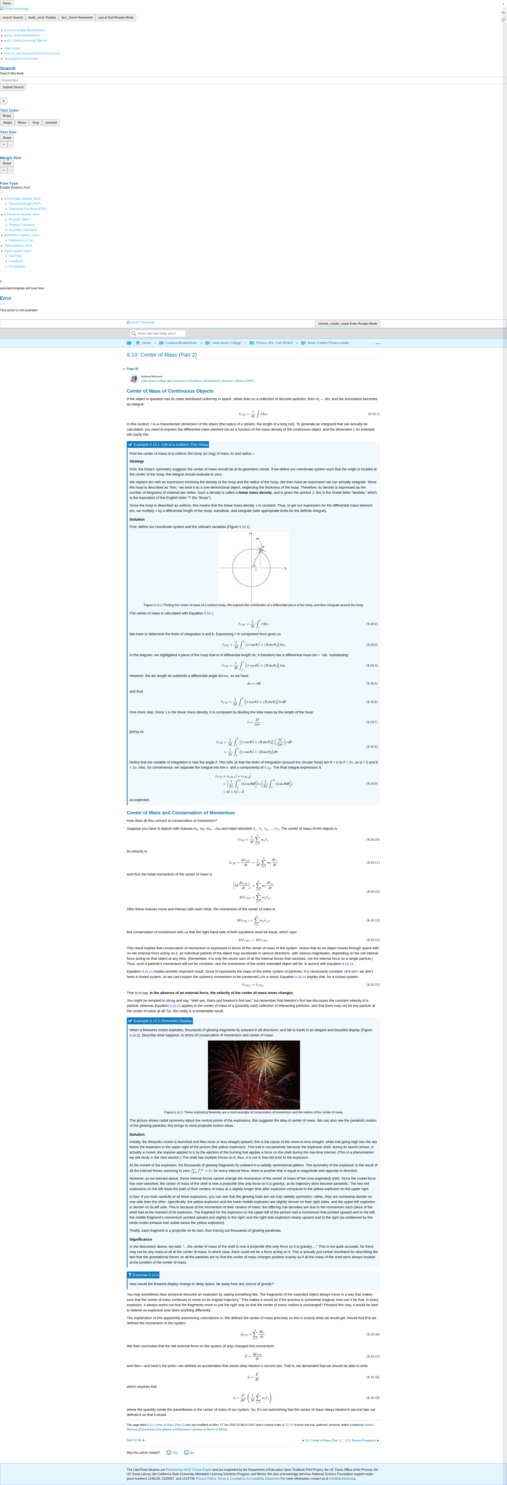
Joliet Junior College (226, 343)
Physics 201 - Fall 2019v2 (274, 343)
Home (146, 343)
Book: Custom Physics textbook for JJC (335, 343)
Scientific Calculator (23, 230)
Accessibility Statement (262, 1478)
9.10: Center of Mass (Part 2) (166, 1424)
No (192, 1453)
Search (134, 333)
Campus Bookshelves (181, 343)
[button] (16, 261)
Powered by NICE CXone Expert (189, 1469)
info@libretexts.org (341, 1478)
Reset (7, 116)
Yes (175, 1453)
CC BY (289, 1424)
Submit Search (13, 87)
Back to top (134, 1440)
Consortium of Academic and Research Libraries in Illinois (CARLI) (213, 380)
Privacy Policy (206, 1478)
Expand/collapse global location (377, 342)
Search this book (12, 73)
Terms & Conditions (231, 1478)
